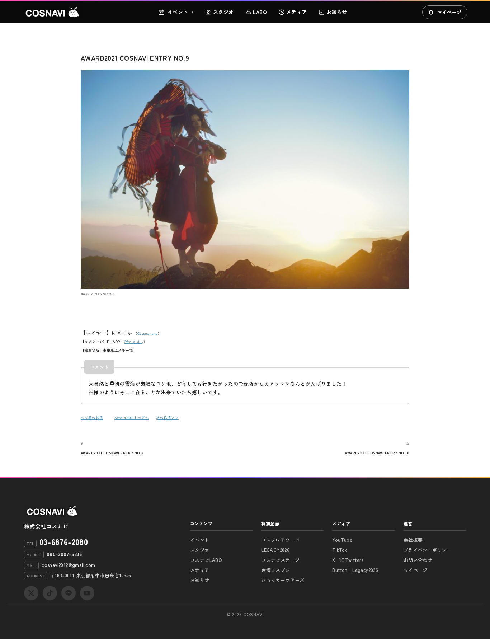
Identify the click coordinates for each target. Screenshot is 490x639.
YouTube (342, 539)
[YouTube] (87, 593)
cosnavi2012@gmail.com (68, 565)
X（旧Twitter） (349, 559)
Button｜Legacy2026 (355, 570)
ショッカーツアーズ (283, 580)
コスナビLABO (206, 559)
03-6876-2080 (63, 541)
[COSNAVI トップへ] (53, 12)
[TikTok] (50, 593)
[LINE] (68, 593)
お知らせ (336, 11)
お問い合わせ (418, 559)
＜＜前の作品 (92, 417)
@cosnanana (147, 333)
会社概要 (413, 539)
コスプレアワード (280, 539)
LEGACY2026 (275, 549)
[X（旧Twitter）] (31, 593)
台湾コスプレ (275, 570)
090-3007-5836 (64, 554)
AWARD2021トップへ (131, 417)
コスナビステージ (280, 559)
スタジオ (223, 11)
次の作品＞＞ (167, 417)
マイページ (449, 12)
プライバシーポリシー (428, 549)
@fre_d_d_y (133, 341)
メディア (296, 11)
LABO (260, 11)
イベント (181, 11)
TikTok (339, 549)
